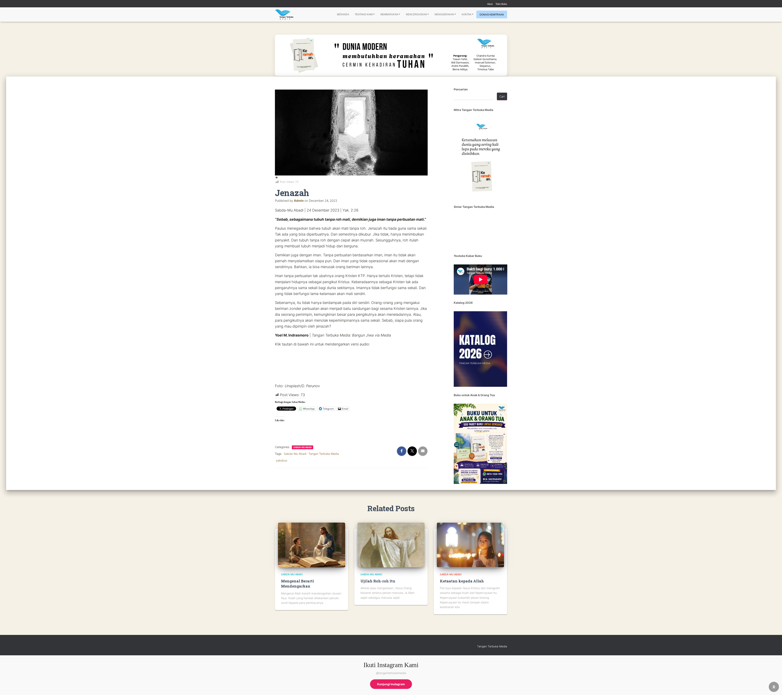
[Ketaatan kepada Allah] (470, 544)
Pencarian (461, 89)
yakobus (281, 460)
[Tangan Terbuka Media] (284, 14)
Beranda (343, 14)
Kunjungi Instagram (391, 684)
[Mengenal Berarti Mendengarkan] (311, 544)
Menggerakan (444, 14)
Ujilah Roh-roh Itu (377, 581)
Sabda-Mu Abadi (302, 447)
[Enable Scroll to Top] (774, 687)
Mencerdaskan (416, 14)
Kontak (466, 14)
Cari (502, 96)
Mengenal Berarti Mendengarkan (297, 584)
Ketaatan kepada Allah (462, 581)
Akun (490, 4)
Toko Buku (501, 4)
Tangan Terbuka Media (324, 453)
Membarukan (389, 14)
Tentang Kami (364, 14)
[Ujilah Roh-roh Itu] (391, 544)
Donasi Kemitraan (492, 14)
